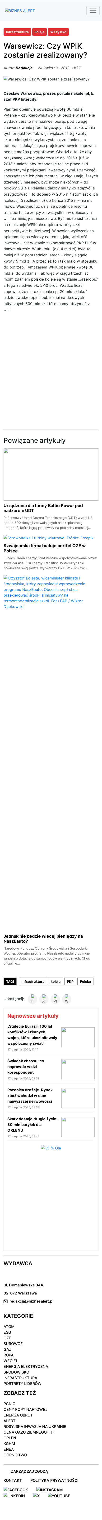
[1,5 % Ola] (51, 1147)
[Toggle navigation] (93, 10)
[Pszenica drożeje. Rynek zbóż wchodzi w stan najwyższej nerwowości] (78, 1098)
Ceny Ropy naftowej (25, 1409)
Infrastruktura (17, 32)
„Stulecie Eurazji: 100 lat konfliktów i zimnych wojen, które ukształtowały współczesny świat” (32, 1035)
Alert (9, 1420)
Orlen (10, 1437)
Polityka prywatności (54, 1480)
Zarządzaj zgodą (29, 1471)
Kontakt (13, 1480)
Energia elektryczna (26, 1366)
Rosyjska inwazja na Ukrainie (35, 1426)
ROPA (9, 1355)
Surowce (13, 1343)
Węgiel (11, 1360)
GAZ (7, 1349)
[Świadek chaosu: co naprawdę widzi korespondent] (78, 1069)
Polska (85, 981)
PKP (70, 981)
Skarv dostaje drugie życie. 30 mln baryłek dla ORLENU (32, 1124)
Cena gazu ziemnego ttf (29, 1432)
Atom (9, 1326)
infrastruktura (33, 981)
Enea (9, 1449)
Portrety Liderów (23, 1383)
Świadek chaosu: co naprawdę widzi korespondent (25, 1067)
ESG (7, 1332)
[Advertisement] (51, 369)
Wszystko (58, 32)
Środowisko (16, 1372)
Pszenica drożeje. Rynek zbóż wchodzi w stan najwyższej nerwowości (30, 1095)
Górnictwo (15, 1455)
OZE (7, 1338)
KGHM (9, 1443)
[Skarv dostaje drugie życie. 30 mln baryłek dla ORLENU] (78, 1127)
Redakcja (24, 68)
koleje (55, 981)
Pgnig (9, 1403)
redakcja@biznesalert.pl (31, 1301)
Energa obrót (18, 1415)
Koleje (39, 32)
